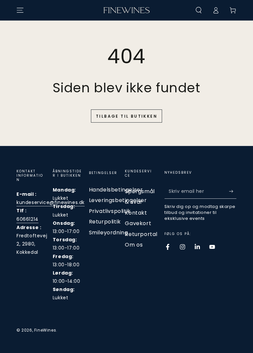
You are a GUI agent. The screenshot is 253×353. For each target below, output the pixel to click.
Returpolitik (105, 221)
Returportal (141, 234)
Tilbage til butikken (126, 116)
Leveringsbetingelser (118, 200)
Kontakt (136, 213)
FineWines (45, 330)
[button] (198, 10)
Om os (134, 245)
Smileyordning (108, 232)
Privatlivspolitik (110, 211)
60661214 (27, 219)
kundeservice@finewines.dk (50, 202)
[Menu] (20, 10)
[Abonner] (233, 191)
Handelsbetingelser (116, 189)
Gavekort (138, 223)
